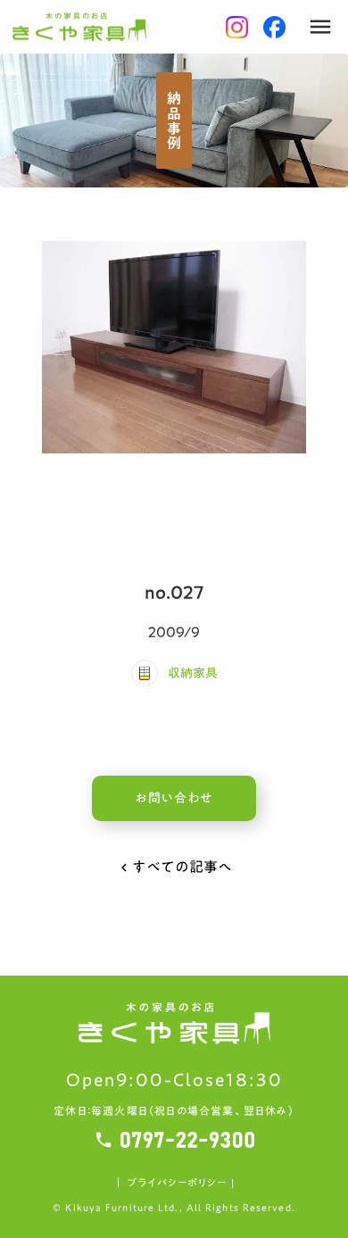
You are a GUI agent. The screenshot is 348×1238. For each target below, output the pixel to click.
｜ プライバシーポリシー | (173, 1183)
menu (320, 26)
